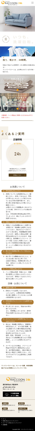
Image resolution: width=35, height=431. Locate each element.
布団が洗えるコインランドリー (10, 420)
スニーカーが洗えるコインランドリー (12, 422)
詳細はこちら (17, 175)
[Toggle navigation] (32, 3)
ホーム (4, 419)
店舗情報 (5, 424)
